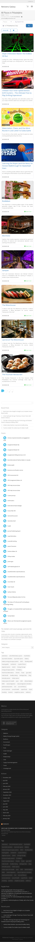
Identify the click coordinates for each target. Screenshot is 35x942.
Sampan (5, 270)
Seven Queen (19, 939)
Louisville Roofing (12, 541)
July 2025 (5, 780)
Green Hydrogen (7, 751)
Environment (6, 742)
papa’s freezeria (11, 546)
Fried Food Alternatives (8, 672)
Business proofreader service (15, 470)
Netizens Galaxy (8, 6)
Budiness (5, 739)
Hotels (4, 160)
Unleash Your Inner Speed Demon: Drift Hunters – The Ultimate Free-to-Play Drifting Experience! (17, 93)
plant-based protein (7, 686)
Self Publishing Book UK (13, 566)
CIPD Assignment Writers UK (14, 480)
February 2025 (6, 786)
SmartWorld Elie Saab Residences (16, 571)
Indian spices (15, 678)
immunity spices (6, 678)
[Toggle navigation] (32, 6)
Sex (15, 686)
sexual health (15, 689)
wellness (28, 692)
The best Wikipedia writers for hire (16, 597)
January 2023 (6, 818)
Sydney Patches (11, 592)
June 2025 (5, 783)
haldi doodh (5, 675)
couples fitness (22, 664)
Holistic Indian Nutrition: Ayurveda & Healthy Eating (15, 425)
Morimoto (6, 236)
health (9, 526)
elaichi (13, 667)
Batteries (5, 733)
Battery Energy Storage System (11, 736)
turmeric (10, 692)
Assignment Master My (13, 445)
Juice (17, 681)
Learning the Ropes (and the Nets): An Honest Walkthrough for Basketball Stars (17, 165)
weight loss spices (19, 692)
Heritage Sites (23, 675)
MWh (3, 684)
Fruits (22, 672)
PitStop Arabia (11, 556)
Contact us (30, 1)
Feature (4, 50)
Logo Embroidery (11, 536)
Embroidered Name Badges (14, 505)
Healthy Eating (14, 675)
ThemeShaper (6, 824)
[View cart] (27, 6)
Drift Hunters (10, 500)
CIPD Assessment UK (12, 475)
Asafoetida (27, 656)
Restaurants (5, 197)
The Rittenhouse (9, 305)
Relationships (6, 756)
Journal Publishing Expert (13, 531)
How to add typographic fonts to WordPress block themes (16, 828)
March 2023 (6, 812)
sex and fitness (22, 686)
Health (5, 753)
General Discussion (12, 516)
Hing (30, 675)
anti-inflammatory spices (15, 656)
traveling (4, 692)
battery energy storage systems (10, 661)
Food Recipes (6, 745)
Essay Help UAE (11, 511)
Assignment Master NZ (13, 450)
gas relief (28, 672)
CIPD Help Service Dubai (13, 485)
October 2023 (6, 798)
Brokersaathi (10, 465)
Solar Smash (10, 587)
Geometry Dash (11, 521)
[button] (28, 212)
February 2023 (6, 815)
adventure (4, 656)
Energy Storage (21, 667)
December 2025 (7, 777)
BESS (21, 661)
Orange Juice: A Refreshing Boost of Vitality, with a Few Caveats (17, 900)
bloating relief (28, 661)
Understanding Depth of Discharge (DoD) (11, 890)
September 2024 (7, 792)
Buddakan (6, 201)
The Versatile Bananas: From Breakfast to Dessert (14, 891)
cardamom (13, 664)
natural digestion (11, 684)
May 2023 (5, 809)
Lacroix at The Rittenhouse (13, 340)
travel (30, 689)
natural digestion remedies (24, 684)
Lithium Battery (28, 681)
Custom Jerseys (11, 495)
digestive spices (6, 667)
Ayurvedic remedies (7, 658)
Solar (4, 759)
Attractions (5, 87)
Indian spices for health (8, 681)
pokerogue (10, 561)
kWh (21, 681)
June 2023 (5, 807)
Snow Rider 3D (11, 582)
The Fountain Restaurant (12, 374)
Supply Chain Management (10, 762)
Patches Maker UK (12, 551)
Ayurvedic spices (18, 658)
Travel (5, 765)
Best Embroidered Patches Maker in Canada (18, 460)
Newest (5, 30)
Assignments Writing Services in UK (16, 455)
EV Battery (19, 670)
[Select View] (14, 30)
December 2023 (7, 795)
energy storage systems (8, 670)
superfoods (24, 689)
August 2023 (6, 801)
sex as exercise (6, 689)
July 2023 (5, 804)
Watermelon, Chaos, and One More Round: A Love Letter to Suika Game (16, 129)
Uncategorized (6, 124)
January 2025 (6, 789)
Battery (27, 658)
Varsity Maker (11, 616)
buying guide (5, 664)
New (31, 34)
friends (17, 672)
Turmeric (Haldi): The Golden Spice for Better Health (15, 428)
